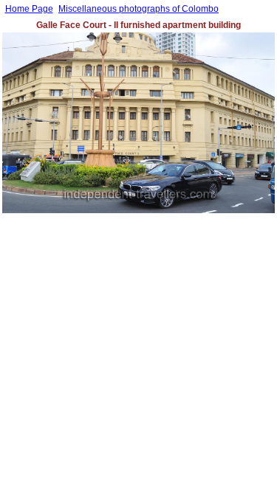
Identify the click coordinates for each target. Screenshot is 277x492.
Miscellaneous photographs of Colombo (138, 9)
